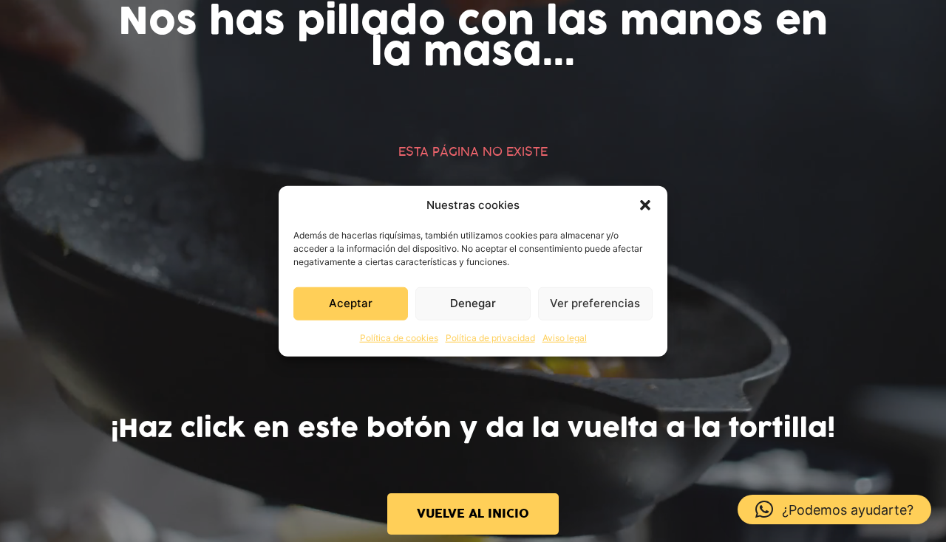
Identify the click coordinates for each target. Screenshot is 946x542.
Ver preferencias (595, 303)
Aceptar (350, 303)
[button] (645, 205)
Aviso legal (564, 337)
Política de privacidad (490, 337)
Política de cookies (399, 337)
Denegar (473, 303)
